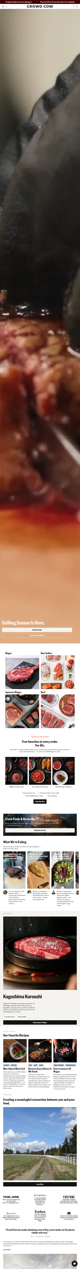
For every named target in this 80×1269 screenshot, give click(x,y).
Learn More (40, 1184)
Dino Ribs (15, 893)
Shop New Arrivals (40, 830)
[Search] (6, 6)
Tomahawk (32, 1077)
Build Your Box (37, 630)
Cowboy (40, 1077)
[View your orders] (77, 6)
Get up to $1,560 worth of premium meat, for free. (57, 2)
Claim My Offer (40, 801)
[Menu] (3, 6)
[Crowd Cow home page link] (40, 6)
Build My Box (40, 1265)
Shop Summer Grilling (37, 635)
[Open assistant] (75, 1264)
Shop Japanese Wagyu (40, 1022)
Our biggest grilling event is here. (15, 2)
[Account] (73, 6)
